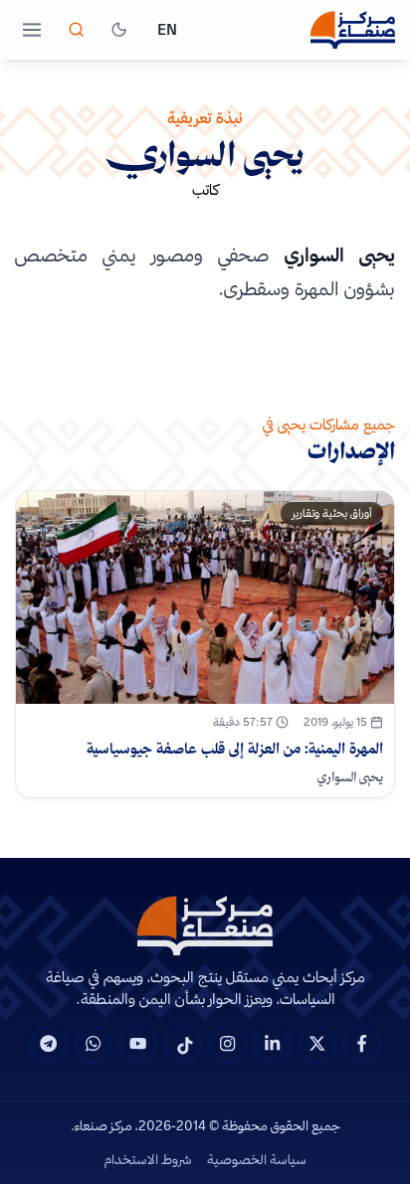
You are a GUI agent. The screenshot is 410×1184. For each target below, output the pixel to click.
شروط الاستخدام (148, 1159)
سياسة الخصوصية (257, 1159)
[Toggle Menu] (32, 30)
